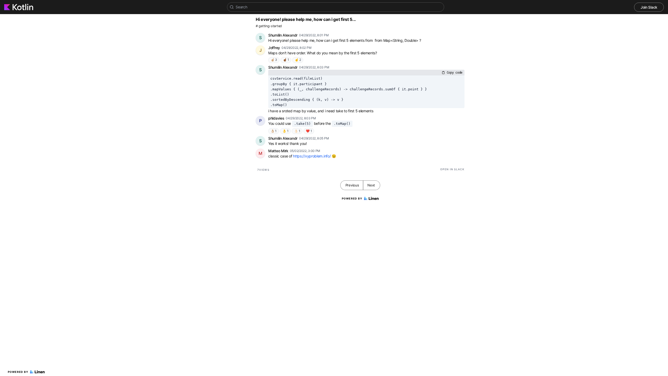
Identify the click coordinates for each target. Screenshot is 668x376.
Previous (352, 185)
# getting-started (269, 26)
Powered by (18, 371)
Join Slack (649, 7)
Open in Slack (452, 169)
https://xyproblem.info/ (312, 156)
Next (371, 185)
